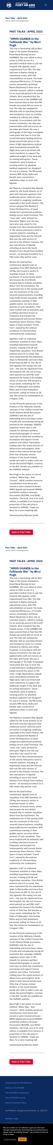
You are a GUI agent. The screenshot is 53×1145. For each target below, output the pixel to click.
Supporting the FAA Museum (18, 1083)
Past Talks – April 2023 (16, 18)
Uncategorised (22, 21)
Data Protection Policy (15, 1102)
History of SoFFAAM (14, 1088)
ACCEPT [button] (22, 1139)
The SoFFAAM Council (15, 1097)
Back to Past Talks (21, 532)
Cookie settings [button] (10, 1139)
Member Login (11, 1118)
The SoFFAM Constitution (17, 1093)
